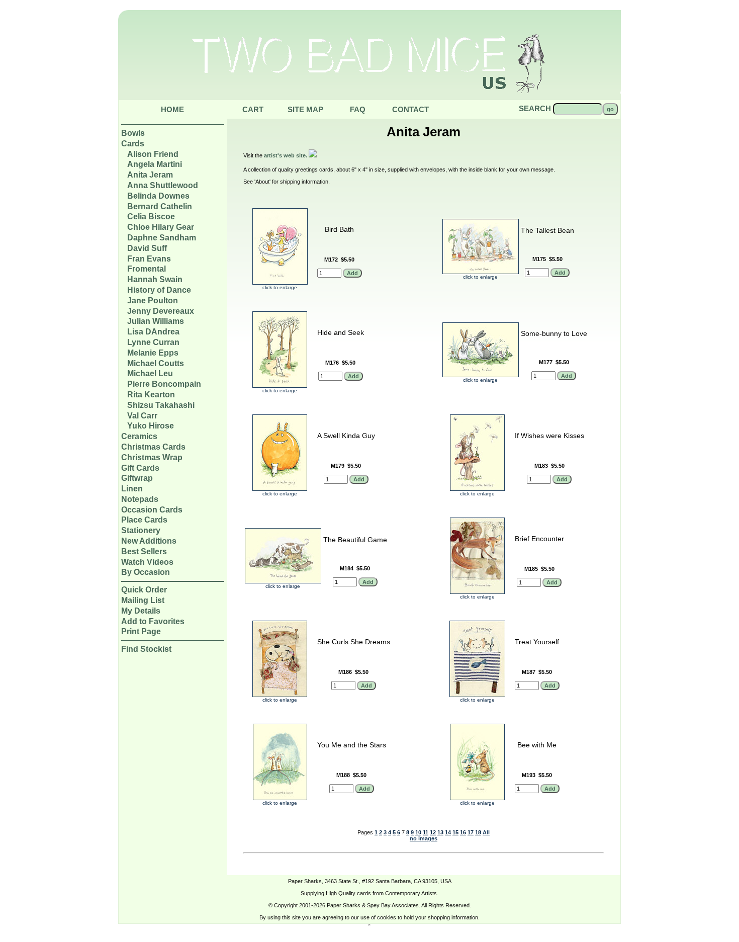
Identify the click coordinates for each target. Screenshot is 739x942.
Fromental (146, 269)
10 (418, 832)
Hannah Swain (154, 279)
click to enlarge (279, 287)
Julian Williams (155, 321)
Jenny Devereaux (160, 311)
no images (423, 838)
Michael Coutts (155, 363)
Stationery (140, 530)
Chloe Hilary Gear (160, 227)
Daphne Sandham (161, 237)
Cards (132, 143)
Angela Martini (154, 164)
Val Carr (142, 415)
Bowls (133, 133)
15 (455, 832)
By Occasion (145, 572)
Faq (357, 109)
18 (478, 832)
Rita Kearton (151, 394)
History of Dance (159, 290)
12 (433, 832)
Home (172, 109)
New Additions (148, 541)
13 (440, 832)
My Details (140, 611)
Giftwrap (137, 478)
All (486, 832)
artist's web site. (286, 155)
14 (448, 832)
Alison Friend (152, 154)
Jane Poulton (152, 300)
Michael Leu (150, 373)
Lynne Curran (153, 342)
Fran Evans (149, 258)
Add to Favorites (152, 621)
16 (463, 832)
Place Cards (144, 520)
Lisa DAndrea (153, 331)
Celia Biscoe (151, 216)
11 (425, 832)
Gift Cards (140, 468)
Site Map (305, 109)
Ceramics (139, 436)
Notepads (139, 499)
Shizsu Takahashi (161, 405)
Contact (410, 109)
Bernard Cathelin (159, 206)
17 (471, 832)
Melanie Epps (152, 353)
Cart (252, 109)
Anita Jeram (150, 174)
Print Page (141, 631)
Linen (132, 488)
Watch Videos (147, 562)
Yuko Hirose (150, 425)
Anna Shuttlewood (162, 185)
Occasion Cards (151, 509)
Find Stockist (146, 649)
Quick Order (144, 589)
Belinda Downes (158, 196)
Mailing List (142, 600)
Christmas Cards (153, 447)
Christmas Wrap (151, 457)
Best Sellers (144, 551)
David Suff (147, 248)
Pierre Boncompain (164, 384)
